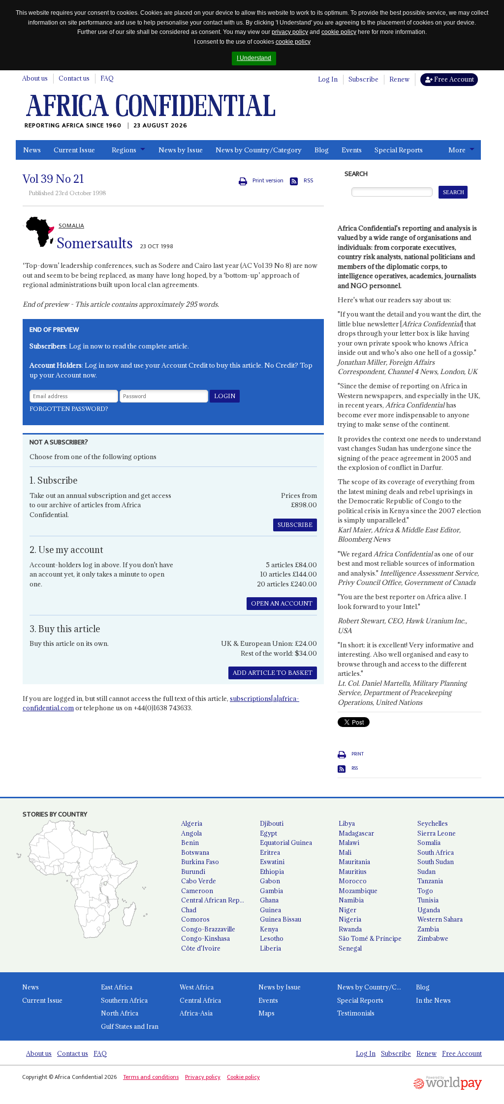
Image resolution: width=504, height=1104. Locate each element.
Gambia (271, 891)
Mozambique (358, 891)
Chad (188, 910)
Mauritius (353, 871)
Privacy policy (202, 1077)
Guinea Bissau (280, 919)
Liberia (270, 948)
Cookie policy (243, 1077)
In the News (433, 1000)
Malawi (349, 842)
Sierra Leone (436, 833)
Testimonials (356, 1013)
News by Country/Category (259, 149)
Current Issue (74, 149)
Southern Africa (124, 1000)
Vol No (53, 179)
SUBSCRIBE (295, 524)
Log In (328, 79)
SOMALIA (71, 225)
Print (357, 754)
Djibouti (272, 823)
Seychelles (432, 823)
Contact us (74, 78)
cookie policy (338, 32)
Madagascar (356, 833)
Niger (347, 910)
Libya (347, 823)
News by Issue (180, 149)
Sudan (426, 871)
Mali (345, 852)
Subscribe (363, 79)
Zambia (428, 929)
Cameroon (197, 891)
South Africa (435, 852)
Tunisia (428, 900)
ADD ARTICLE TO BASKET (273, 672)
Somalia (429, 842)
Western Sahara (440, 919)
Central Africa (200, 1000)
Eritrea (270, 852)
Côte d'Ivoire (200, 948)
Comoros (195, 919)
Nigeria (350, 919)
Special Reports (399, 149)
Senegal (350, 948)
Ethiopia (272, 871)
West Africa (197, 987)
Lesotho (272, 938)
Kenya (269, 929)
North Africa (119, 1013)
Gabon (270, 881)
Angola (191, 833)
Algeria (191, 823)
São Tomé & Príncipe (370, 938)
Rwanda (350, 929)
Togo (425, 891)
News (32, 149)
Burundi (193, 871)
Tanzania (430, 881)
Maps (266, 1013)
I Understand (254, 58)
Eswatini (272, 862)
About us (35, 78)
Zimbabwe (432, 938)
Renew (399, 79)
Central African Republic (216, 900)
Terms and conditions (151, 1077)
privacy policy (290, 32)
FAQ (107, 78)
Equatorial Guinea (286, 842)
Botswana (195, 852)
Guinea (270, 910)
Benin (190, 842)
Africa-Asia (196, 1013)
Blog (322, 149)
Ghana (269, 900)
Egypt (268, 833)
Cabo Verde (198, 881)
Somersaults (95, 243)
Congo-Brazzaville (208, 929)
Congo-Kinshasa (205, 938)
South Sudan (435, 862)
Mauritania (354, 862)
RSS (308, 180)
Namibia (351, 900)
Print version (268, 180)
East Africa (116, 987)
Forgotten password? (69, 408)
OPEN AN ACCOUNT (282, 603)
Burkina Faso (200, 862)
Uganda (428, 910)
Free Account (453, 79)
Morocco (353, 881)
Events (352, 149)
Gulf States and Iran (129, 1026)
